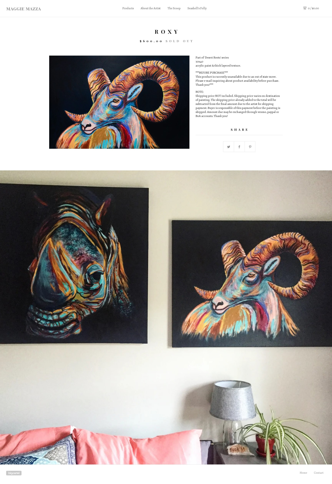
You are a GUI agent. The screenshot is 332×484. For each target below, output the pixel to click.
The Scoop (174, 8)
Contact (319, 472)
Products (128, 8)
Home (303, 472)
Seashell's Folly (197, 8)
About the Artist (151, 8)
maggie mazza (23, 8)
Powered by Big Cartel (14, 473)
